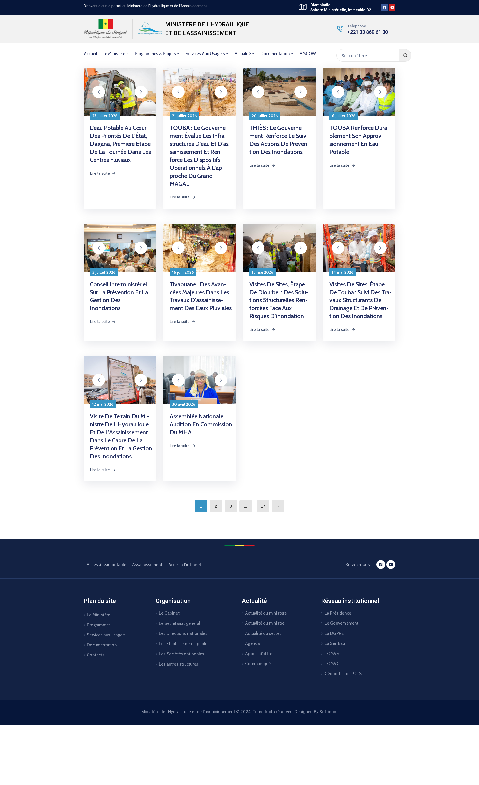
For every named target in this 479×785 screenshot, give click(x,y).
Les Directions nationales (183, 633)
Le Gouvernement (342, 623)
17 (263, 506)
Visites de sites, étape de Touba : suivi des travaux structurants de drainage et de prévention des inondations (360, 300)
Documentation (275, 53)
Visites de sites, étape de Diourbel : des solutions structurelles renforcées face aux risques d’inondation (278, 300)
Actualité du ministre (264, 623)
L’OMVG (332, 663)
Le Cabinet (169, 613)
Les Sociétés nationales (181, 653)
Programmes (99, 624)
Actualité (243, 53)
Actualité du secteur (264, 633)
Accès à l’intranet (184, 564)
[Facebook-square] (380, 564)
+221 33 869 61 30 (367, 32)
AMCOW (308, 53)
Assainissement (147, 564)
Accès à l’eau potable (106, 564)
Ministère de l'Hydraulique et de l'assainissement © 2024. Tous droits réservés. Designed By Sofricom (239, 711)
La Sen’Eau (335, 643)
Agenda (252, 643)
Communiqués (259, 663)
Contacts (95, 654)
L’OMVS (332, 653)
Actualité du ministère (266, 613)
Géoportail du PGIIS (343, 673)
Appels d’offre (258, 653)
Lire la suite (100, 173)
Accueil (90, 53)
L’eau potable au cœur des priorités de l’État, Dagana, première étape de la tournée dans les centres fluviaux (120, 143)
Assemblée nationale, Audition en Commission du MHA (201, 424)
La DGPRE (334, 633)
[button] (145, 6)
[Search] (405, 55)
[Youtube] (392, 7)
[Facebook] (384, 7)
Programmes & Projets (155, 53)
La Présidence (338, 613)
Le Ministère (114, 53)
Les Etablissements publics (184, 643)
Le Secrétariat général (179, 623)
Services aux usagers (205, 53)
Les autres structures (178, 664)
